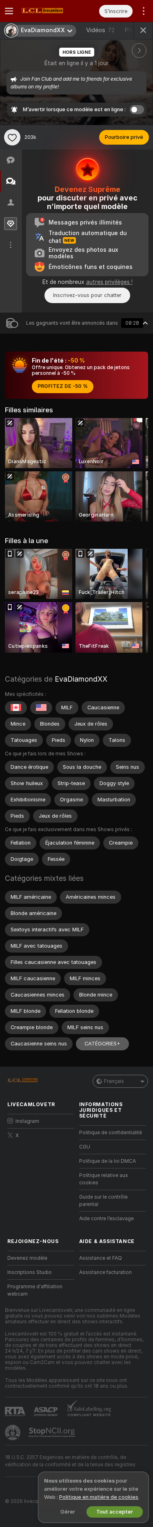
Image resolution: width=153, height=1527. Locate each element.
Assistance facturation (105, 1272)
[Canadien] (16, 707)
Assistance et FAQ (100, 1258)
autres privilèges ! (109, 282)
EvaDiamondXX (81, 679)
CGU (84, 1147)
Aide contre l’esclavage (106, 1218)
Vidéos (100, 30)
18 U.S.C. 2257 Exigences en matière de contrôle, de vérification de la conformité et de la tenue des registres (70, 1461)
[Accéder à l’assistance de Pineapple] (13, 1432)
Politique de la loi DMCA (107, 1161)
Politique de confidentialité (110, 1132)
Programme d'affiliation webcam (34, 1290)
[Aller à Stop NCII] (53, 1432)
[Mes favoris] (12, 137)
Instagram (27, 1121)
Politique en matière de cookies (98, 1497)
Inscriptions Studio (29, 1272)
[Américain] (41, 707)
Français (114, 1081)
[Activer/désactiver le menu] (9, 11)
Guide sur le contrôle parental (103, 1200)
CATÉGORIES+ (102, 1044)
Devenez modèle (27, 1258)
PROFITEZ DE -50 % (63, 386)
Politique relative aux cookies (103, 1179)
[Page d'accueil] (47, 11)
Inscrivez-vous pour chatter (87, 295)
